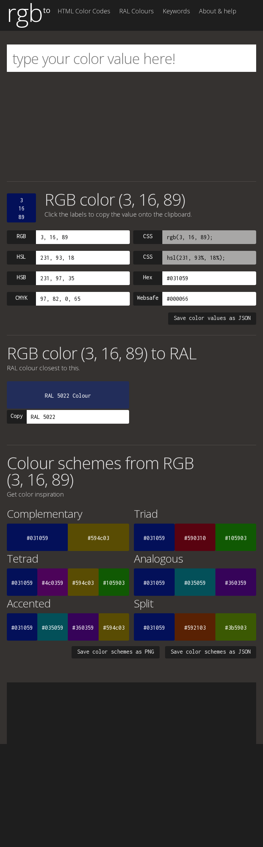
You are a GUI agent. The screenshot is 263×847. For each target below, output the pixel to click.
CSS (147, 236)
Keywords (176, 11)
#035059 (195, 583)
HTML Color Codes (84, 11)
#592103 (195, 628)
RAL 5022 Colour (68, 396)
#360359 (236, 583)
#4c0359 (52, 583)
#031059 (37, 538)
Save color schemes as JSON (211, 652)
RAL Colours (136, 11)
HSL (21, 257)
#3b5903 (236, 628)
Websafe (148, 298)
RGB (21, 236)
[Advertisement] (131, 127)
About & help (217, 11)
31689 (21, 208)
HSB (21, 277)
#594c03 (98, 538)
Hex (147, 277)
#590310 (195, 538)
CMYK (21, 298)
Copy (17, 416)
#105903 (236, 538)
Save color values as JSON (212, 318)
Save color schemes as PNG (115, 652)
